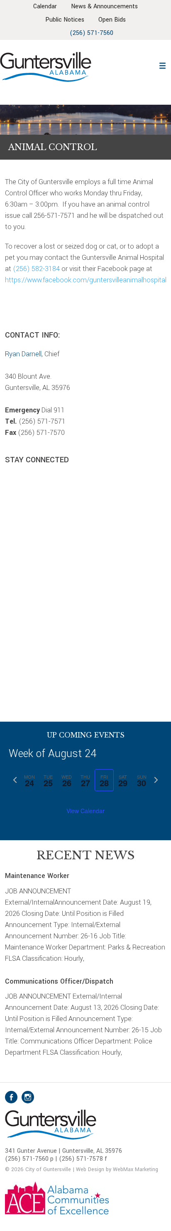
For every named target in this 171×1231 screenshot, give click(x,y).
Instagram (28, 1097)
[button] (162, 65)
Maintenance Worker (37, 876)
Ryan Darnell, (24, 354)
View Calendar (85, 811)
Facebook (11, 1097)
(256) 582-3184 (36, 269)
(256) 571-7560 (91, 33)
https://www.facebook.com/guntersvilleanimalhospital (85, 280)
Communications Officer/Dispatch (59, 981)
